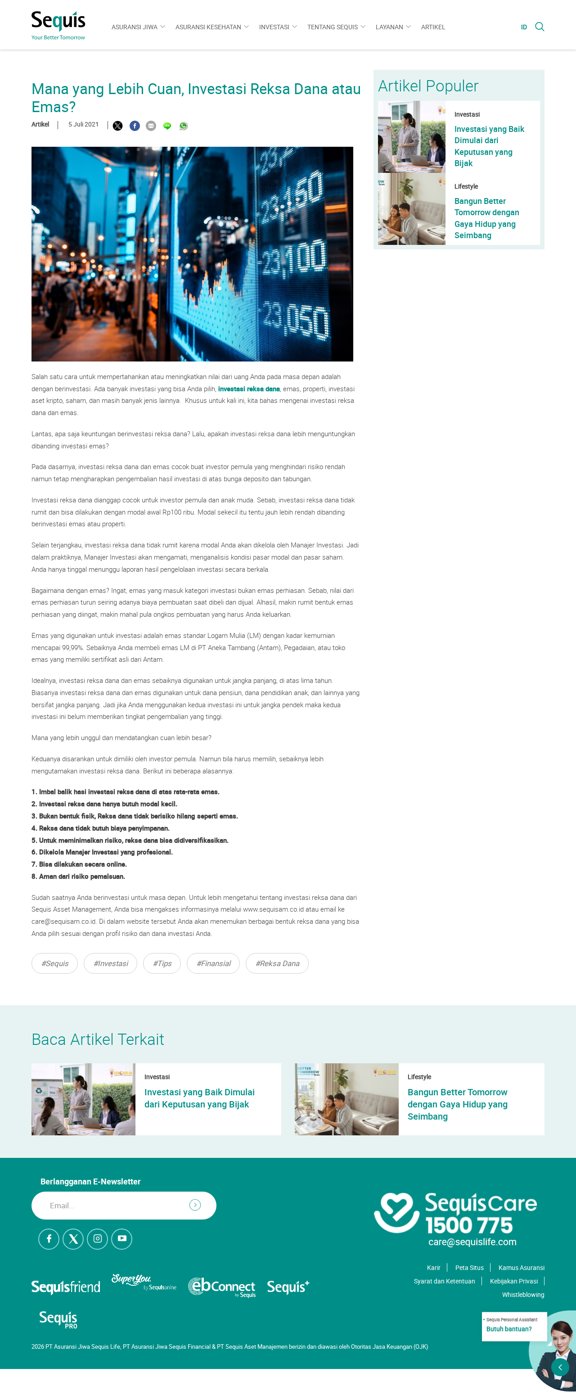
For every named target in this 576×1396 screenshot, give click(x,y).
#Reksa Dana (277, 963)
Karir (434, 1267)
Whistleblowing (523, 1294)
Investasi (274, 27)
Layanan (389, 27)
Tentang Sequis (332, 27)
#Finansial (213, 963)
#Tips (162, 963)
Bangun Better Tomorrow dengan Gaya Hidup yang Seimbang (486, 217)
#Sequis (54, 963)
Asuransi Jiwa (135, 27)
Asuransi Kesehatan (208, 27)
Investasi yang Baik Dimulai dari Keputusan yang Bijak (489, 145)
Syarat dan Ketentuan (444, 1281)
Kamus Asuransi (521, 1267)
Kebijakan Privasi (514, 1281)
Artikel (433, 27)
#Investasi (110, 963)
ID (524, 27)
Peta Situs (469, 1267)
